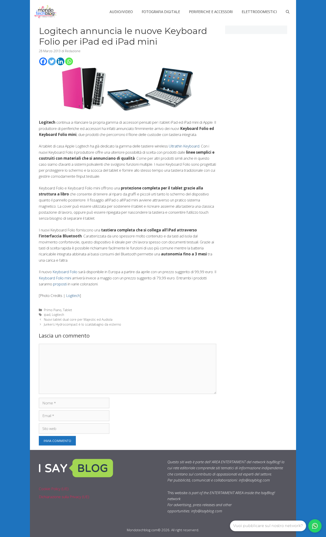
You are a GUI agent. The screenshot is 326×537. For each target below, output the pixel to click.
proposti (60, 283)
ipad (47, 314)
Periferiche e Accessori (211, 11)
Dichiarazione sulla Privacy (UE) (64, 496)
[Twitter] (52, 61)
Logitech (73, 295)
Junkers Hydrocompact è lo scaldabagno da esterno (82, 324)
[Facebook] (43, 61)
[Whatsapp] (69, 61)
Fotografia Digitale (161, 11)
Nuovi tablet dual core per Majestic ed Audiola (78, 319)
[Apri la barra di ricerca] (287, 11)
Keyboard (191, 146)
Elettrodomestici (259, 11)
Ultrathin (175, 146)
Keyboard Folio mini (55, 277)
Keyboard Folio (65, 271)
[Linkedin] (60, 61)
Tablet (67, 310)
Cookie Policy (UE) (54, 488)
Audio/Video (121, 11)
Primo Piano (52, 310)
